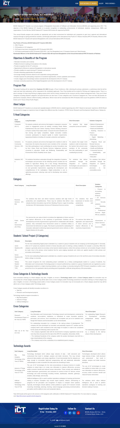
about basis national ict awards (33, 19)
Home (76, 3)
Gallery (101, 3)
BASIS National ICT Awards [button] (88, 3)
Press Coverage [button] (110, 3)
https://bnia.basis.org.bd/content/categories (28, 396)
